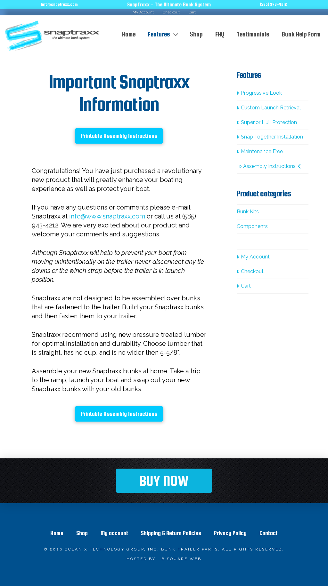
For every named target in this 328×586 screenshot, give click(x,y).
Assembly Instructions (269, 166)
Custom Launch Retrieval (271, 108)
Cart (246, 286)
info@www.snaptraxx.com (107, 216)
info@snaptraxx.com (59, 4)
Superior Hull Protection (269, 122)
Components (252, 226)
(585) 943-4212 (273, 4)
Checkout (252, 271)
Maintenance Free (262, 151)
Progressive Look (261, 93)
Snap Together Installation (272, 137)
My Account (255, 257)
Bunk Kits (248, 212)
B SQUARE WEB (181, 559)
